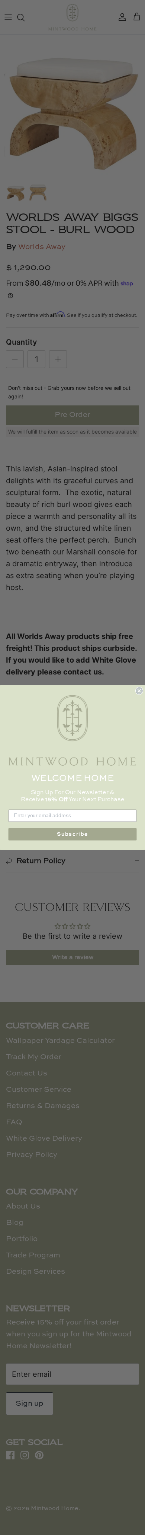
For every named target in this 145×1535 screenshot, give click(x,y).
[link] (73, 730)
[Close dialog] (139, 690)
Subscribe (72, 834)
